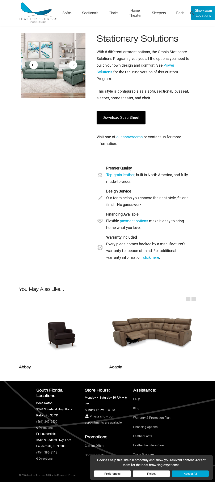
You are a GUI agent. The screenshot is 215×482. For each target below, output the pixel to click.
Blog (136, 408)
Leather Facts (142, 436)
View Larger (50, 328)
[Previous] (33, 65)
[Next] (73, 65)
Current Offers (94, 446)
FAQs (136, 399)
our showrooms (129, 137)
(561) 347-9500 (46, 422)
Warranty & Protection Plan (151, 418)
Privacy (72, 475)
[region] (53, 65)
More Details (73, 328)
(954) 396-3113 (46, 452)
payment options (134, 221)
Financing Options (145, 427)
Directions (45, 428)
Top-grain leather (120, 175)
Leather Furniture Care (148, 445)
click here (151, 257)
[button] (121, 117)
